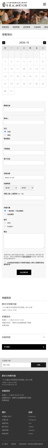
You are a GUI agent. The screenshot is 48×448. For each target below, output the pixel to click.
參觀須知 (5, 27)
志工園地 (5, 444)
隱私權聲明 (27, 257)
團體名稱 (7, 105)
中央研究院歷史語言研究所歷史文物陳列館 (14, 4)
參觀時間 (7, 183)
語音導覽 (26, 27)
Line (30, 423)
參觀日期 (7, 173)
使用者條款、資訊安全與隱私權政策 (31, 444)
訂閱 (38, 365)
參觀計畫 (7, 208)
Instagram (32, 420)
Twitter (31, 427)
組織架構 (5, 430)
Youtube (31, 430)
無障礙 (13, 444)
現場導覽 (16, 27)
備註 (5, 232)
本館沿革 (5, 420)
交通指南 (37, 27)
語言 (5, 219)
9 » (44, 42)
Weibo (30, 433)
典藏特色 (5, 423)
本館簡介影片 (7, 416)
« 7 (3, 42)
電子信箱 (7, 159)
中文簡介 (7, 347)
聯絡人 (6, 118)
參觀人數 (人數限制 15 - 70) (14, 194)
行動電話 (7, 149)
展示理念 (5, 427)
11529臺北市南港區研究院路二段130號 (17, 307)
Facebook (32, 416)
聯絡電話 (7, 138)
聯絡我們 (5, 433)
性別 (5, 128)
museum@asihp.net (9, 384)
